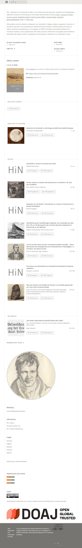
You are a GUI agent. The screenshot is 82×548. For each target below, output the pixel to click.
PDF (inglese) (33, 170)
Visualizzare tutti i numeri (14, 342)
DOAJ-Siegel (58, 42)
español (9, 447)
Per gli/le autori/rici (13, 426)
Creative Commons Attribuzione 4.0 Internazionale (49, 501)
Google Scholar (51, 17)
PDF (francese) (33, 135)
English (9, 444)
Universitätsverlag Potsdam (16, 411)
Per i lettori (10, 423)
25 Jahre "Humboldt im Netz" (16, 42)
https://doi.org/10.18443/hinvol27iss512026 (43, 73)
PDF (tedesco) (14, 108)
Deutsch (9, 441)
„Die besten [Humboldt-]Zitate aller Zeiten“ (48, 323)
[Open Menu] (7, 2)
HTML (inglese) (47, 170)
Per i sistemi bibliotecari (15, 429)
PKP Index (29, 20)
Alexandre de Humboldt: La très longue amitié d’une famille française (49, 128)
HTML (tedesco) (47, 234)
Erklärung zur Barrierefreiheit (17, 461)
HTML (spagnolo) (49, 191)
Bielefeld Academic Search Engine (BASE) (32, 17)
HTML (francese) (48, 135)
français (9, 450)
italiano (9, 453)
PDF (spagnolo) (33, 191)
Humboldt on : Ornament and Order (41, 164)
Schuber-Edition (59, 49)
